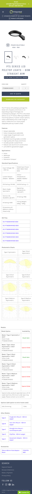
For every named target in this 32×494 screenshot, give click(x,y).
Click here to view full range (16, 77)
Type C (4, 429)
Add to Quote (15, 94)
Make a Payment (7, 473)
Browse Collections (8, 470)
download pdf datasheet (15, 99)
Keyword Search (7, 467)
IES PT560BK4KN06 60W (11, 241)
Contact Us (25, 492)
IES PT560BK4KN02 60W (11, 225)
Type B (4, 423)
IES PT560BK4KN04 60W (11, 233)
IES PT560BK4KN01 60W (10, 222)
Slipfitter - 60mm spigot (17, 434)
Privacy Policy (6, 475)
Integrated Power (10, 490)
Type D (4, 434)
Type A (4, 418)
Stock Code (5, 84)
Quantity (23, 84)
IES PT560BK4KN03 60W (11, 229)
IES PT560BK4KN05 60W (11, 237)
